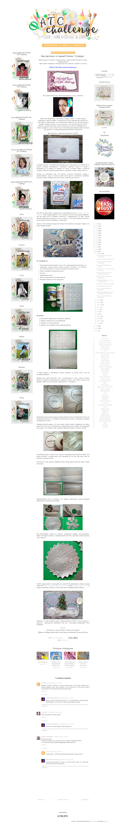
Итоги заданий (105, 379)
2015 (96, 249)
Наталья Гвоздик (105, 389)
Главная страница (50, 45)
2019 (96, 240)
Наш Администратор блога (104, 286)
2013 (96, 326)
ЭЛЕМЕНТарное (105, 415)
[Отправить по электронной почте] (69, 638)
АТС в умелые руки (105, 340)
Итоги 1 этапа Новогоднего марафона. (104, 296)
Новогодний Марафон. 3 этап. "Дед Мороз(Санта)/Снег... (104, 292)
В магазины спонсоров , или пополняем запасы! (104, 273)
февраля (99, 321)
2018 (96, 242)
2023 (96, 230)
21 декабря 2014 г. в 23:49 (55, 751)
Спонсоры (105, 403)
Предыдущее (85, 799)
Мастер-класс (65, 640)
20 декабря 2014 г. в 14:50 (66, 724)
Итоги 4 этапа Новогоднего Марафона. (104, 262)
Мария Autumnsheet (47, 736)
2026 (96, 224)
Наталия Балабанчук (52, 698)
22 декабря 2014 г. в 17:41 (66, 759)
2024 (96, 228)
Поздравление (105, 397)
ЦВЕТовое (105, 413)
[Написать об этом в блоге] (71, 638)
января (99, 323)
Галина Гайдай (105, 361)
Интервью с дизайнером (105, 367)
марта (98, 318)
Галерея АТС (105, 359)
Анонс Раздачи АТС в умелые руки (105, 353)
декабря (99, 253)
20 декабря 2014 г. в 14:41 (66, 698)
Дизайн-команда (105, 363)
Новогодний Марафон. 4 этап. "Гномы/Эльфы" (104, 280)
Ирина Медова (105, 369)
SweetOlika (93, 821)
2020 (96, 237)
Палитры (105, 395)
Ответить (44, 691)
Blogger (106, 821)
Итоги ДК (105, 373)
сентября (99, 304)
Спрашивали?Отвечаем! (105, 405)
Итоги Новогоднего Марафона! (105, 259)
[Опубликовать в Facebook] (75, 638)
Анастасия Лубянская (105, 343)
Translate (109, 77)
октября (99, 302)
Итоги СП (105, 375)
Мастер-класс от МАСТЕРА (105, 387)
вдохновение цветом (105, 421)
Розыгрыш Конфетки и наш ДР (105, 284)
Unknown (44, 683)
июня (98, 311)
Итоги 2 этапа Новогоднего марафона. (104, 289)
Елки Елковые (48, 585)
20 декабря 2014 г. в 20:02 (61, 736)
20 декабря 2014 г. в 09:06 (54, 683)
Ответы (45, 694)
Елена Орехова (105, 365)
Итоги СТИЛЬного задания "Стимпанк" (104, 256)
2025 (96, 226)
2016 (96, 247)
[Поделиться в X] (73, 638)
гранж (105, 423)
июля (98, 309)
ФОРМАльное (105, 411)
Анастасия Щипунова (105, 344)
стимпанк (105, 427)
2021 (96, 235)
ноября (99, 300)
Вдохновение (105, 355)
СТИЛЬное (105, 399)
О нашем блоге (78, 45)
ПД (105, 393)
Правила (65, 45)
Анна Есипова (105, 346)
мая (98, 314)
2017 (96, 244)
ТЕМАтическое (105, 409)
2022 (96, 233)
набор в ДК (105, 425)
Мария (105, 383)
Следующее (40, 799)
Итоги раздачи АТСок (105, 381)
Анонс (105, 350)
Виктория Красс (105, 356)
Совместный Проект (105, 401)
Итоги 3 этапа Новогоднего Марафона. (104, 277)
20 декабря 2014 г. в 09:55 (55, 712)
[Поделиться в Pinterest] (77, 638)
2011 (96, 330)
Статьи (105, 407)
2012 (96, 328)
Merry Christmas (61, 585)
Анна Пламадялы (105, 349)
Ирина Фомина (105, 371)
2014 (96, 251)
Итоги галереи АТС (105, 377)
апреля (99, 316)
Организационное (105, 391)
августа (99, 307)
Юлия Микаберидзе (105, 419)
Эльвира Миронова (105, 417)
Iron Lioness (105, 338)
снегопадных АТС (81, 585)
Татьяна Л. (44, 712)
